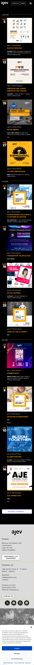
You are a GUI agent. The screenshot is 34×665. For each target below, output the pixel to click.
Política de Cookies (8, 662)
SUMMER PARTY (13, 373)
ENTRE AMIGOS (13, 130)
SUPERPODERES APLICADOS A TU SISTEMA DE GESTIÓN (19, 215)
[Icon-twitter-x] (7, 602)
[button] (31, 627)
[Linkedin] (26, 602)
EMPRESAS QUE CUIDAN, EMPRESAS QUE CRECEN (16, 89)
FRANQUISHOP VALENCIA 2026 (18, 256)
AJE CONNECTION (14, 495)
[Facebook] (13, 602)
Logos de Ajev (7, 548)
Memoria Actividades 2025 (12, 543)
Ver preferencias (17, 659)
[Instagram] (20, 602)
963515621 (5, 575)
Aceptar (17, 648)
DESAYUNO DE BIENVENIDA (17, 417)
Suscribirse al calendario (16, 511)
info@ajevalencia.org (9, 577)
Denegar (17, 653)
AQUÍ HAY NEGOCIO (14, 48)
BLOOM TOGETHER (14, 457)
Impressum (28, 662)
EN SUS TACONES (14, 293)
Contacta (5, 580)
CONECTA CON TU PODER (17, 332)
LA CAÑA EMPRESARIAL (16, 171)
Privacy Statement (19, 662)
